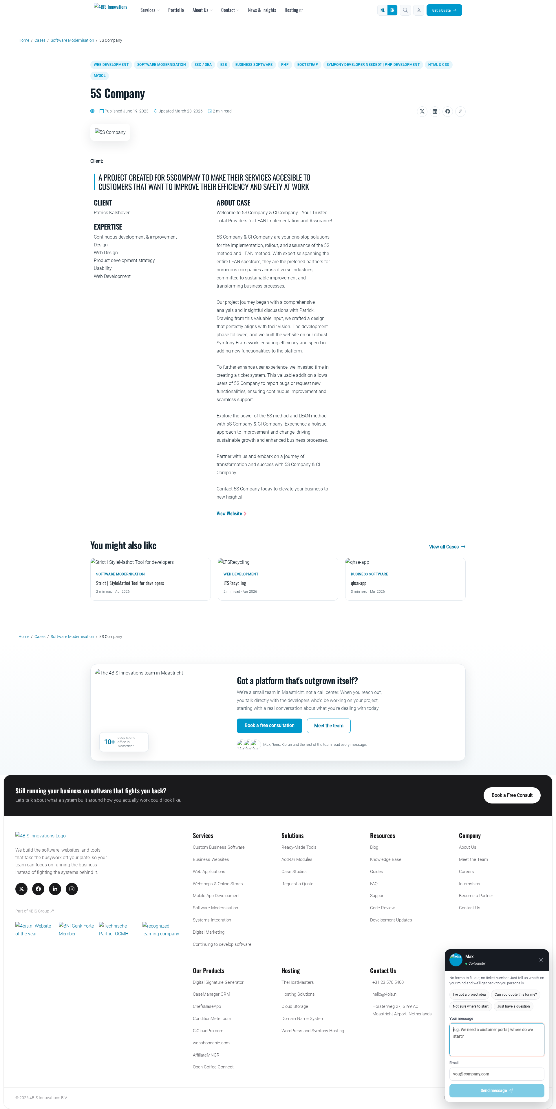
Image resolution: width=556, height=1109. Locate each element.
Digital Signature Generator (218, 982)
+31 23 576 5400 (388, 982)
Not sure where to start (471, 1006)
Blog (374, 847)
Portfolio (176, 9)
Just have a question (513, 1006)
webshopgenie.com (211, 1043)
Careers (466, 871)
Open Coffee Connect (213, 1067)
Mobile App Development (216, 895)
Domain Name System (302, 1018)
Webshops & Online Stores (218, 883)
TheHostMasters (297, 982)
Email (453, 1063)
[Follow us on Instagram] (72, 889)
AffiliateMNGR (206, 1055)
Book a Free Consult (512, 795)
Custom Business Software (219, 847)
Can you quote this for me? (516, 994)
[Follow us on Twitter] (21, 889)
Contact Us (469, 907)
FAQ (374, 883)
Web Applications (209, 871)
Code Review (382, 907)
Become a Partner (476, 895)
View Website (230, 513)
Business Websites (211, 859)
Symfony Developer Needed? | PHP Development (373, 65)
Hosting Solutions (298, 994)
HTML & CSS (438, 65)
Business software (253, 65)
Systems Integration (212, 920)
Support (377, 895)
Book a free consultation (270, 725)
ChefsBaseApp (207, 1006)
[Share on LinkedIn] (435, 111)
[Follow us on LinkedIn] (55, 889)
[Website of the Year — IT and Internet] (34, 930)
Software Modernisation (161, 65)
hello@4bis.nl (384, 994)
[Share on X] (422, 111)
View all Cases (444, 547)
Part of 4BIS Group (32, 911)
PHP (285, 65)
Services (147, 9)
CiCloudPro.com (208, 1030)
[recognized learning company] (164, 930)
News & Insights (262, 9)
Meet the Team (473, 859)
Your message (461, 1018)
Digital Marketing (208, 932)
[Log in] (418, 10)
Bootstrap (307, 65)
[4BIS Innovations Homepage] (40, 837)
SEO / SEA (203, 65)
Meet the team (328, 725)
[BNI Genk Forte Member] (76, 930)
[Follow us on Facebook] (38, 889)
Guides (376, 871)
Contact (228, 9)
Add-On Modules (296, 859)
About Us (200, 9)
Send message (494, 1090)
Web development (111, 65)
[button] (405, 10)
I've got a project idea (469, 994)
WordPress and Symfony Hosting (312, 1030)
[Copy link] (460, 111)
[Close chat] (541, 960)
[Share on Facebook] (447, 111)
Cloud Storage (294, 1006)
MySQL (99, 76)
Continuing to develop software (222, 944)
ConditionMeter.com (212, 1018)
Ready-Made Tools (299, 847)
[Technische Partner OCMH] (118, 930)
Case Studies (294, 871)
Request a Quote (297, 883)
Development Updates (391, 920)
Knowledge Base (385, 859)
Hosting (291, 9)
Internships (469, 883)
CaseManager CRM (211, 994)
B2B (223, 65)
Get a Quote (441, 10)
